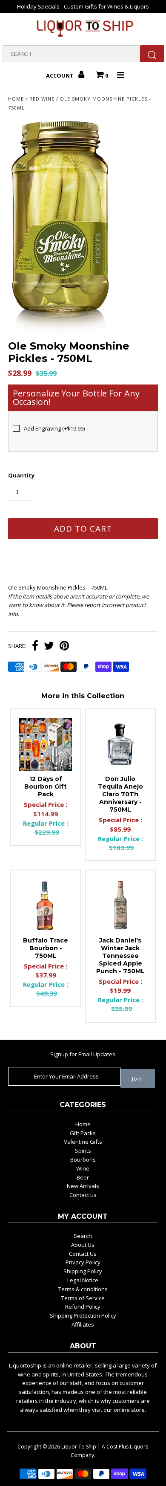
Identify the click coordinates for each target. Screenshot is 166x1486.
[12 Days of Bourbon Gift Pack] (45, 744)
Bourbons (83, 1159)
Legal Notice (82, 1280)
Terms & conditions (83, 1289)
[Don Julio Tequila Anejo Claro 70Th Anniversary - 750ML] (120, 744)
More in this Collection (82, 696)
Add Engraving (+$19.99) (54, 428)
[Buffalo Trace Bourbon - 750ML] (45, 905)
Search (83, 1236)
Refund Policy (82, 1306)
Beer (83, 1177)
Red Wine (41, 98)
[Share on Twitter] (49, 646)
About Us (82, 1245)
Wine (82, 1168)
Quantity (21, 475)
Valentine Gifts (83, 1141)
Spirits (83, 1150)
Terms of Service (83, 1298)
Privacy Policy (83, 1262)
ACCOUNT (60, 75)
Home (16, 98)
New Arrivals (83, 1186)
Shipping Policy (82, 1271)
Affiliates (83, 1324)
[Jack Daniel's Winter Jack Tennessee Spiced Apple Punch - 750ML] (120, 905)
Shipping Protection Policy (83, 1315)
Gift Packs (83, 1133)
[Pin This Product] (64, 646)
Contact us (83, 1195)
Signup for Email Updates (82, 1054)
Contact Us (83, 1254)
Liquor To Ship (78, 1446)
